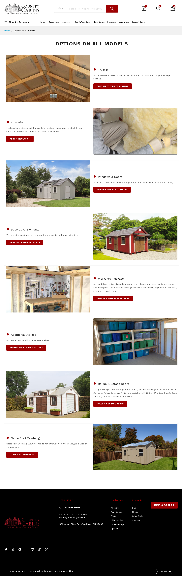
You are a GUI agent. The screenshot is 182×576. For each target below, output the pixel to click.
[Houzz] (26, 549)
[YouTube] (46, 549)
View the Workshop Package (113, 298)
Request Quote (138, 22)
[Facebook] (6, 549)
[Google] (20, 549)
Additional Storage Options (26, 348)
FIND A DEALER (164, 505)
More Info (123, 22)
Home (42, 22)
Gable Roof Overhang (22, 455)
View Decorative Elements (25, 242)
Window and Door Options (112, 190)
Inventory (66, 22)
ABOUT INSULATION (20, 139)
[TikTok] (39, 549)
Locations (98, 22)
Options (110, 22)
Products (53, 22)
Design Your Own (82, 22)
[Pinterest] (32, 549)
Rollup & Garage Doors (110, 404)
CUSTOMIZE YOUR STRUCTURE (112, 86)
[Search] (112, 9)
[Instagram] (13, 549)
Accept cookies (164, 571)
